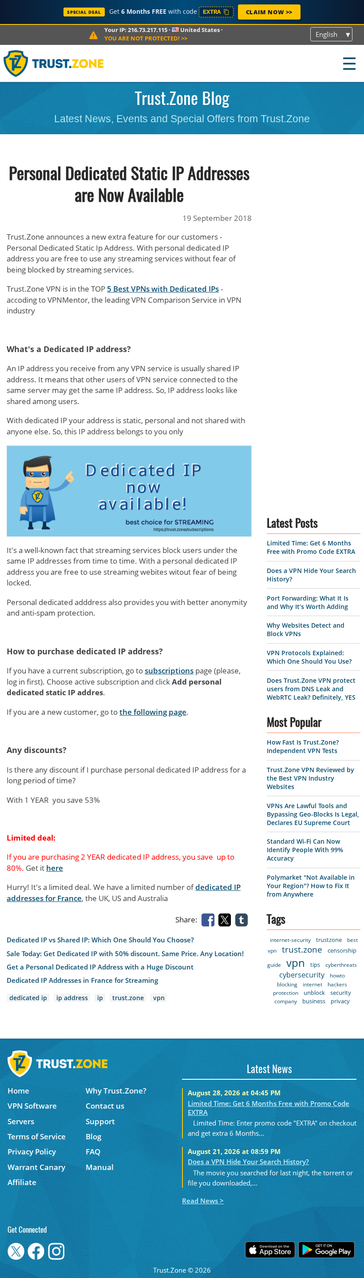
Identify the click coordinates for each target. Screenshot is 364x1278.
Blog (93, 1136)
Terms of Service (37, 1136)
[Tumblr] (243, 919)
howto (337, 975)
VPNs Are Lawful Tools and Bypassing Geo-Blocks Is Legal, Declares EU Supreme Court (313, 814)
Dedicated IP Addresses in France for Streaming (82, 980)
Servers (21, 1121)
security (340, 993)
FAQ (93, 1151)
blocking (287, 984)
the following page (152, 712)
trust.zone (128, 998)
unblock (314, 993)
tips (315, 965)
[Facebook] (209, 919)
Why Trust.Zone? (116, 1091)
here (54, 868)
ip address (72, 998)
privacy (340, 1001)
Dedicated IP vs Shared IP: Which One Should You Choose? (100, 940)
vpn (159, 998)
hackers (337, 984)
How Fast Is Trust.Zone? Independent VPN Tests (303, 746)
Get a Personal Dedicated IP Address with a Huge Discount (100, 967)
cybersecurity (301, 975)
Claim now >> (269, 12)
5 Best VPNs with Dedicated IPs (163, 289)
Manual (100, 1167)
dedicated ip (28, 998)
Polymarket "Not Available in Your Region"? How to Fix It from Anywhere (311, 885)
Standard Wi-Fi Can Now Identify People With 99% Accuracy (305, 849)
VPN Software (32, 1106)
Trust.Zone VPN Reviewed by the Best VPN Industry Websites (310, 778)
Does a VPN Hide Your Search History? (248, 1161)
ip (100, 998)
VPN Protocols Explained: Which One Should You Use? (309, 657)
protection (285, 993)
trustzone (329, 940)
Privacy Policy (32, 1151)
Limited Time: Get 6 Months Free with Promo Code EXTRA (311, 547)
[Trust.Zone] (54, 63)
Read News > (203, 1200)
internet (312, 984)
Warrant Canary (36, 1167)
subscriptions (169, 670)
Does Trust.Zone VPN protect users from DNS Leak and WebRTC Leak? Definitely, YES (311, 688)
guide (274, 965)
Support (100, 1121)
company (285, 1001)
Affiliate (22, 1182)
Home (18, 1091)
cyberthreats (341, 965)
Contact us (105, 1106)
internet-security (290, 940)
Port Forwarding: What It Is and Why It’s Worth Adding (307, 602)
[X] (226, 919)
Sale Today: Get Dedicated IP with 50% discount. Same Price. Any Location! (125, 953)
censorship (342, 950)
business (313, 1001)
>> (145, 38)
